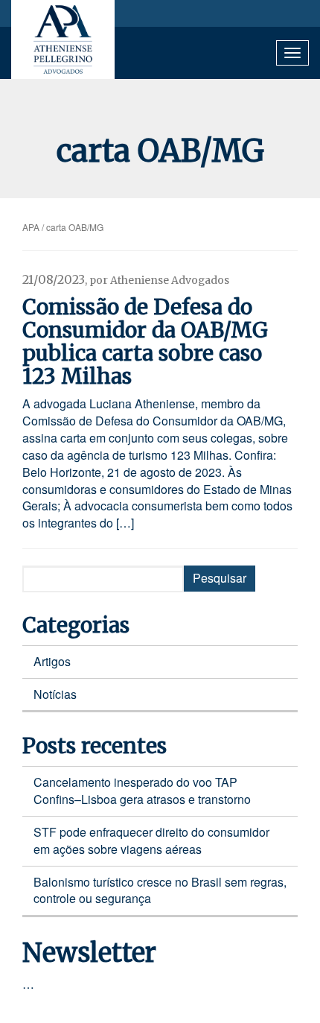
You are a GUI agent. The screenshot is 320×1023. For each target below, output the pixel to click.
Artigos (52, 661)
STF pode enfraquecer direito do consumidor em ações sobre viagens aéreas (151, 840)
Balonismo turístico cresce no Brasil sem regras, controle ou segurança (160, 890)
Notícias (55, 694)
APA (30, 227)
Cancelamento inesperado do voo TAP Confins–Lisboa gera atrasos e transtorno (142, 790)
